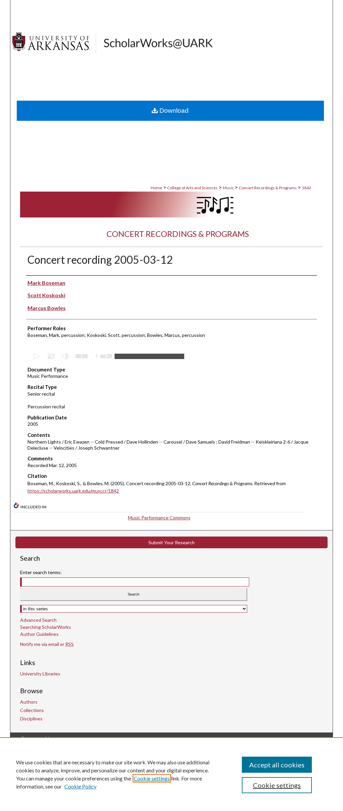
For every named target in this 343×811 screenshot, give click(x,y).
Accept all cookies (276, 765)
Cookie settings (152, 778)
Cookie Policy (80, 786)
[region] (171, 774)
